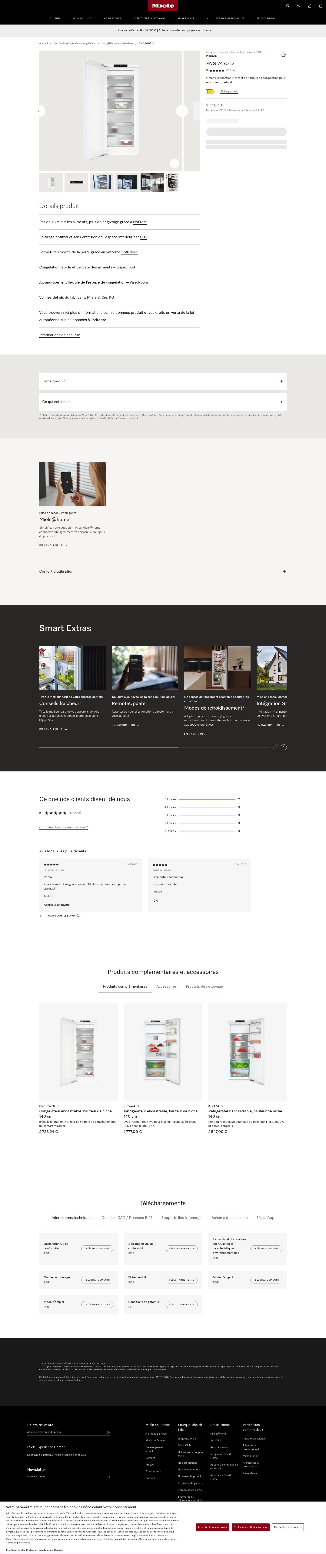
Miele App (265, 1218)
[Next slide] (182, 111)
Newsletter (36, 1470)
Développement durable (155, 1449)
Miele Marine (250, 1456)
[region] (119, 111)
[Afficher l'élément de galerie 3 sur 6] (102, 183)
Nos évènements (188, 1469)
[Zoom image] (174, 163)
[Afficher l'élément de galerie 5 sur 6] (152, 183)
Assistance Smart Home (220, 1477)
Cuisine (55, 18)
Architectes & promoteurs (251, 1465)
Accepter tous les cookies (212, 1527)
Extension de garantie (191, 1483)
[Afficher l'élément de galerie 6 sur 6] (178, 183)
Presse (149, 1464)
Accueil (43, 43)
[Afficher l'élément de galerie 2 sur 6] (76, 183)
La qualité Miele (187, 1438)
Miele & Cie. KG (100, 297)
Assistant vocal (219, 1447)
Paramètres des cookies (288, 1527)
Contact (150, 1478)
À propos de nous (156, 1434)
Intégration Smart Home (220, 1456)
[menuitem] (57, 18)
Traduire (48, 896)
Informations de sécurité (59, 335)
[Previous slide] (39, 111)
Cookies (58, 1550)
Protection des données (39, 1550)
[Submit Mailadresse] (108, 1477)
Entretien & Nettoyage (149, 18)
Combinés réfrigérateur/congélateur (74, 43)
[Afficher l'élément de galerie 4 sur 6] (127, 183)
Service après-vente (230, 18)
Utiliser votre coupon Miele (190, 1454)
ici (67, 312)
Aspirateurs (112, 18)
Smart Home (186, 18)
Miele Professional (254, 1438)
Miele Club (184, 1445)
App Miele (216, 1440)
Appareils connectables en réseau (224, 1466)
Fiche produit (229, 91)
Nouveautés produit (190, 1476)
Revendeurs (250, 1473)
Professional (266, 18)
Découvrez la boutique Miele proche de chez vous (57, 1455)
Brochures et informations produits (190, 1499)
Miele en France (155, 1440)
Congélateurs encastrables (117, 43)
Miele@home (218, 1434)
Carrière (150, 1458)
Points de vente (40, 1425)
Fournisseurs (153, 1471)
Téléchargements (97, 1249)
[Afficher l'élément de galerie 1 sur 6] (51, 183)
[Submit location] (108, 1432)
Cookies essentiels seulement (251, 1527)
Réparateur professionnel (251, 1447)
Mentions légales (15, 1550)
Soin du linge (82, 18)
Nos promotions (187, 1463)
